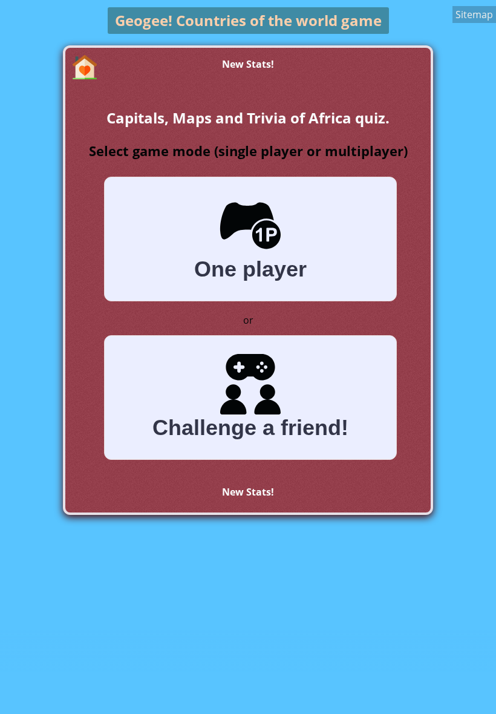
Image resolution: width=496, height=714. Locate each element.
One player (250, 269)
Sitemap (474, 14)
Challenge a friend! (250, 427)
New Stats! (248, 64)
